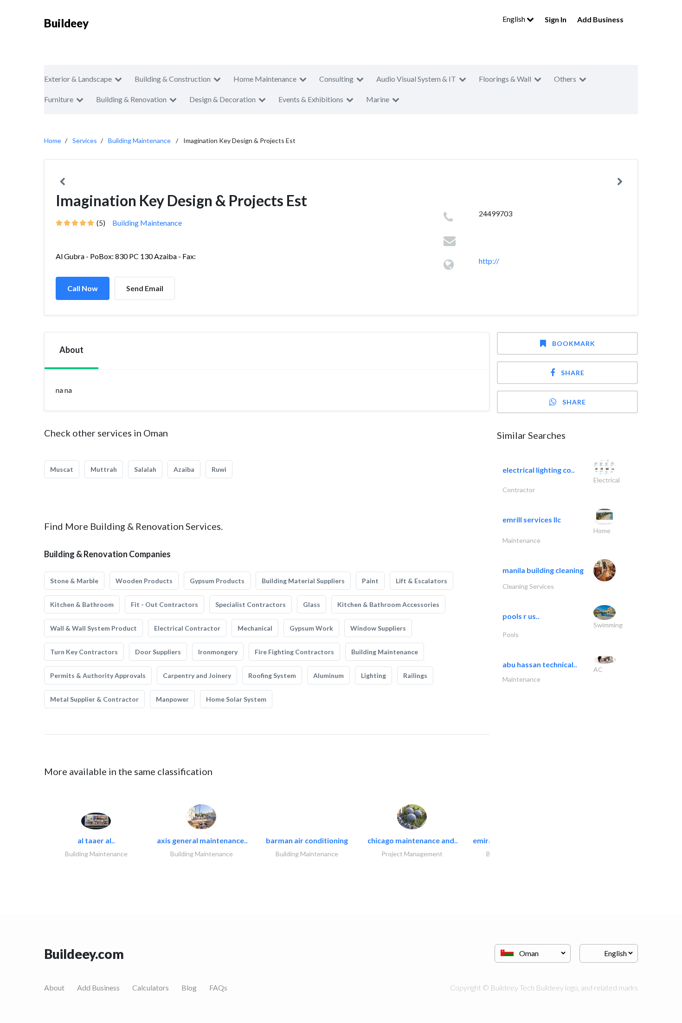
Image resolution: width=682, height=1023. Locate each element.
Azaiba (184, 469)
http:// (489, 260)
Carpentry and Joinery (197, 675)
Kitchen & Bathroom (82, 604)
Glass (311, 604)
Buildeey (66, 23)
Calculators (150, 987)
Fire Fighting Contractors (294, 652)
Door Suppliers (158, 652)
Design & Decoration (222, 99)
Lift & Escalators (421, 581)
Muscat (61, 469)
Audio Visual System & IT (416, 78)
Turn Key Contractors (84, 652)
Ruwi (219, 469)
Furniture (58, 99)
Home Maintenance (264, 78)
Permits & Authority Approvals (98, 675)
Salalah (145, 469)
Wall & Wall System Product (93, 628)
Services (84, 140)
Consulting (336, 78)
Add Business (600, 19)
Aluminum (328, 675)
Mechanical (255, 628)
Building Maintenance (139, 140)
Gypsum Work (311, 628)
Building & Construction (173, 78)
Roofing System (272, 675)
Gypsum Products (217, 581)
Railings (415, 675)
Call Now (82, 288)
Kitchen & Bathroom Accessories (388, 604)
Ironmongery (218, 652)
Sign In (555, 19)
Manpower (172, 699)
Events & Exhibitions (310, 99)
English (514, 18)
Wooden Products (144, 581)
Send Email (144, 288)
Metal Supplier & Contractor (94, 699)
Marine (377, 99)
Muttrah (103, 469)
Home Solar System (236, 699)
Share (573, 373)
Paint (370, 581)
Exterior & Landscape (78, 78)
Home (52, 140)
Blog (189, 987)
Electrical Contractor (187, 628)
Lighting (373, 675)
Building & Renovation (131, 99)
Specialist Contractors (250, 604)
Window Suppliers (378, 628)
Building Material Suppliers (303, 581)
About (54, 987)
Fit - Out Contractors (164, 604)
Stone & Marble (74, 581)
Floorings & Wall (505, 78)
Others (565, 78)
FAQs (218, 987)
